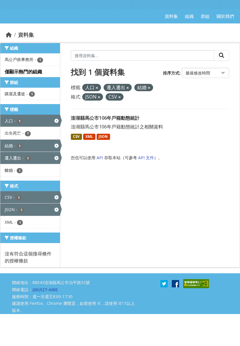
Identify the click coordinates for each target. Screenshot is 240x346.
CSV (76, 136)
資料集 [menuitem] (171, 16)
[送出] (221, 55)
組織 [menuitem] (189, 16)
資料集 (26, 34)
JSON (103, 136)
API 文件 (146, 157)
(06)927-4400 (45, 289)
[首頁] (9, 34)
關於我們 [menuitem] (225, 16)
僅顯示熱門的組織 (23, 71)
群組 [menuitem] (205, 16)
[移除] (97, 88)
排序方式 (171, 73)
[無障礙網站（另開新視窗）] (196, 283)
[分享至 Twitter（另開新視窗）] (164, 283)
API (100, 157)
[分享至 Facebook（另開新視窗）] (175, 283)
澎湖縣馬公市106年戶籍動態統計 (105, 118)
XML (89, 136)
